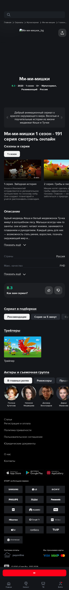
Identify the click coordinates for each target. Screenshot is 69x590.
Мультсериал (49, 85)
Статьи (8, 419)
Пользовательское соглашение (23, 436)
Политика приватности (17, 430)
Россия (44, 89)
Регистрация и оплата (17, 423)
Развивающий (29, 89)
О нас (7, 454)
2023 (20, 85)
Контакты (9, 460)
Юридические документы (20, 443)
